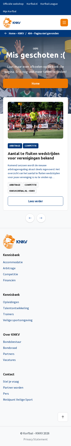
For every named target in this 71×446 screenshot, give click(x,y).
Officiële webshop (13, 3)
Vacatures (9, 360)
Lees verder (35, 201)
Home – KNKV (16, 33)
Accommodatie (13, 262)
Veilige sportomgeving (18, 320)
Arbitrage (9, 268)
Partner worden (13, 387)
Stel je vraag (11, 381)
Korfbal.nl (32, 3)
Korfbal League (49, 3)
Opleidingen (11, 302)
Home (36, 83)
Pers (6, 393)
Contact (8, 374)
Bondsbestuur (12, 342)
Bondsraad (10, 348)
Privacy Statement (35, 439)
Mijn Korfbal (9, 11)
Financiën (9, 280)
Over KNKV (11, 334)
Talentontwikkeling (16, 308)
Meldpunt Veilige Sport (18, 399)
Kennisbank (11, 255)
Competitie (10, 274)
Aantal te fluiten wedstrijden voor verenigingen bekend (33, 155)
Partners (8, 354)
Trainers (8, 314)
